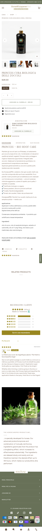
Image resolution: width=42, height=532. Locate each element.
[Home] (6, 529)
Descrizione (6, 143)
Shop (12, 14)
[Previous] (5, 40)
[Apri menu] (5, 8)
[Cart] (21, 529)
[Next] (37, 40)
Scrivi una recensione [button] (21, 333)
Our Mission (34, 143)
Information (20, 143)
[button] (6, 136)
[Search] (13, 529)
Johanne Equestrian (20, 508)
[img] (6, 347)
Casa (3, 14)
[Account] (28, 529)
